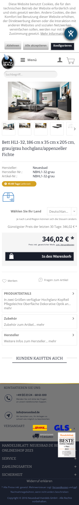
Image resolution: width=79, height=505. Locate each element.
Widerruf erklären (39, 481)
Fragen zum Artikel (56, 280)
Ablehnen (13, 45)
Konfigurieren (62, 45)
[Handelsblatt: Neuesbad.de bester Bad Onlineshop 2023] (67, 444)
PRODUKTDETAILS (17, 293)
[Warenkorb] (70, 59)
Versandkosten (60, 487)
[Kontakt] (8, 419)
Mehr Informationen (55, 34)
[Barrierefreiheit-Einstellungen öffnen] (70, 33)
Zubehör (10, 318)
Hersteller (11, 335)
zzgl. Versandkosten (65, 244)
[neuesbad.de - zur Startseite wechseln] (8, 61)
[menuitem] (28, 60)
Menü (32, 60)
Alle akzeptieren (36, 45)
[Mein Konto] (59, 59)
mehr (8, 308)
